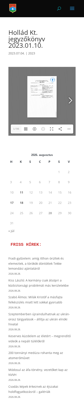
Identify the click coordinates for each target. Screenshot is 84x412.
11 (21, 192)
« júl (11, 231)
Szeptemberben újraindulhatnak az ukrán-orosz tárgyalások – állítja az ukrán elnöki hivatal (39, 319)
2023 (31, 53)
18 (21, 203)
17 (12, 203)
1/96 (16, 129)
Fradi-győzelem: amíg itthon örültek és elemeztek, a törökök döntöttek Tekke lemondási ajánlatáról (36, 263)
